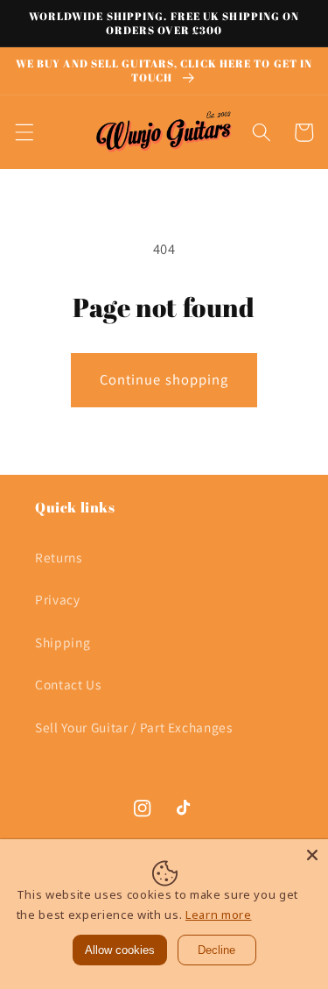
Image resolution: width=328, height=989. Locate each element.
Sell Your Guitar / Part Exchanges (134, 727)
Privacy (57, 599)
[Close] (312, 855)
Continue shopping (164, 379)
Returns (58, 557)
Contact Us (68, 684)
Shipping (62, 642)
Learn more (218, 914)
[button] (24, 132)
